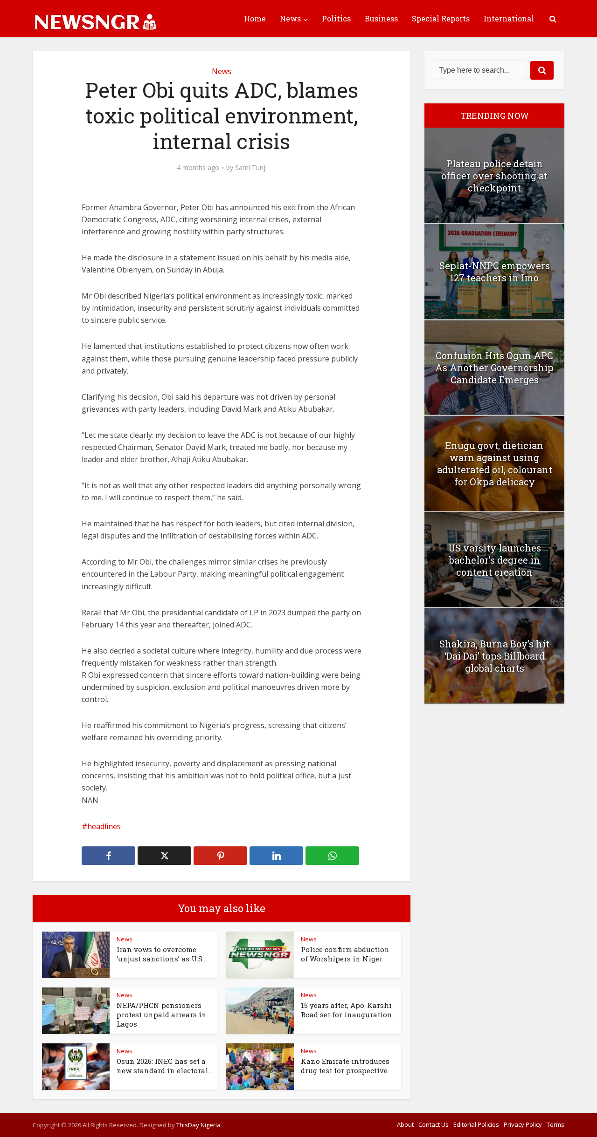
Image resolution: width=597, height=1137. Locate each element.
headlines (104, 826)
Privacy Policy (523, 1124)
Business (381, 18)
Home (255, 18)
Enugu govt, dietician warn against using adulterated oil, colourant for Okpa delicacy (494, 463)
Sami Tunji (251, 167)
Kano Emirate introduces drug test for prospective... (346, 1065)
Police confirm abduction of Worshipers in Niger (345, 954)
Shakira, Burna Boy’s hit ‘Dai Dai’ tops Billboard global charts (494, 656)
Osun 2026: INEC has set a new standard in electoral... (164, 1065)
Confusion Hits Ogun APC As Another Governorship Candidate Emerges (494, 367)
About (405, 1124)
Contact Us (433, 1124)
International (509, 18)
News (290, 18)
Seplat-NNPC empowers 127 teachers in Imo (494, 271)
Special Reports (441, 18)
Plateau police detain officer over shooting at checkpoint (494, 175)
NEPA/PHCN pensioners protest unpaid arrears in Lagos (162, 1015)
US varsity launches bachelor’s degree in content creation (494, 560)
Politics (336, 18)
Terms (555, 1124)
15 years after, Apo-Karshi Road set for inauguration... (348, 1010)
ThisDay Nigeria (198, 1125)
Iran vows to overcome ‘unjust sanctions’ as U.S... (162, 954)
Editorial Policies (476, 1124)
